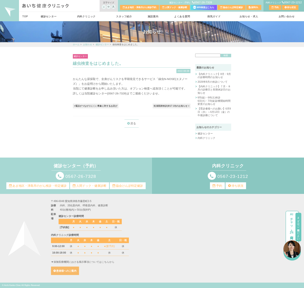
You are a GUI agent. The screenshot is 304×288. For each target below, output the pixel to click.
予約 (276, 7)
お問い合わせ (287, 16)
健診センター (49, 16)
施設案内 (153, 16)
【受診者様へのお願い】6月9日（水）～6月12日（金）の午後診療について (214, 112)
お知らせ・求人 (249, 16)
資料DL (255, 7)
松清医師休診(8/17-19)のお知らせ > (171, 106)
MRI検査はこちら (205, 7)
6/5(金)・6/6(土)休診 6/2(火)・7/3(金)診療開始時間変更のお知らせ (214, 101)
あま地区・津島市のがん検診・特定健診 (40, 185)
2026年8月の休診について (213, 81)
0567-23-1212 (293, 2)
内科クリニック (86, 16)
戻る (133, 123)
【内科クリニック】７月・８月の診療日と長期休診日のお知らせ (214, 89)
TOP (25, 16)
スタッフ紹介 (124, 16)
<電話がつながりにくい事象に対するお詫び (95, 106)
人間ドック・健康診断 (176, 7)
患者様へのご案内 (66, 270)
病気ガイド (214, 16)
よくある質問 (182, 16)
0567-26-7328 (203, 2)
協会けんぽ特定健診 (233, 7)
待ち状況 (291, 7)
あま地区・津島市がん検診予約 (140, 7)
